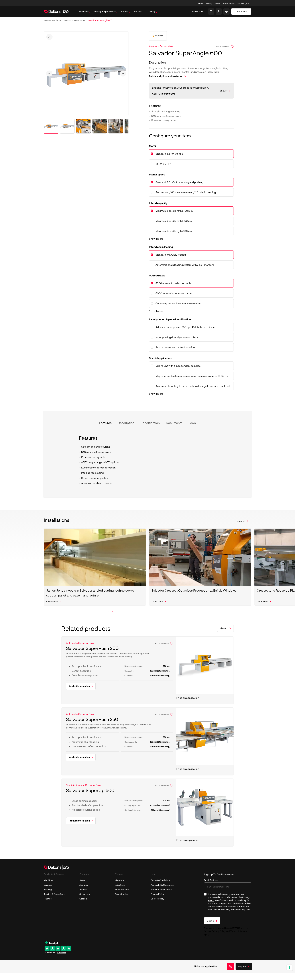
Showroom (84, 894)
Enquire (224, 90)
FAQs (192, 423)
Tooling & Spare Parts (54, 894)
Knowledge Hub (244, 3)
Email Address (211, 880)
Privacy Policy (157, 894)
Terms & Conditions (160, 880)
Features (105, 423)
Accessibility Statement (162, 885)
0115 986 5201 (167, 93)
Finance (48, 898)
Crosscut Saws (78, 20)
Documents (174, 423)
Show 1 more (156, 238)
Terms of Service (238, 931)
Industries (120, 885)
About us (83, 885)
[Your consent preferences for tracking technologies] (290, 968)
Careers (83, 898)
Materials (119, 880)
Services (48, 885)
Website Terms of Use (161, 889)
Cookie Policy (157, 898)
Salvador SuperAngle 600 (99, 20)
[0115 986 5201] (230, 966)
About (200, 3)
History (209, 3)
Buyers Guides (122, 889)
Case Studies (228, 3)
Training (48, 889)
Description (126, 423)
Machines (57, 20)
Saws (66, 20)
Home (47, 20)
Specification (150, 423)
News (217, 3)
